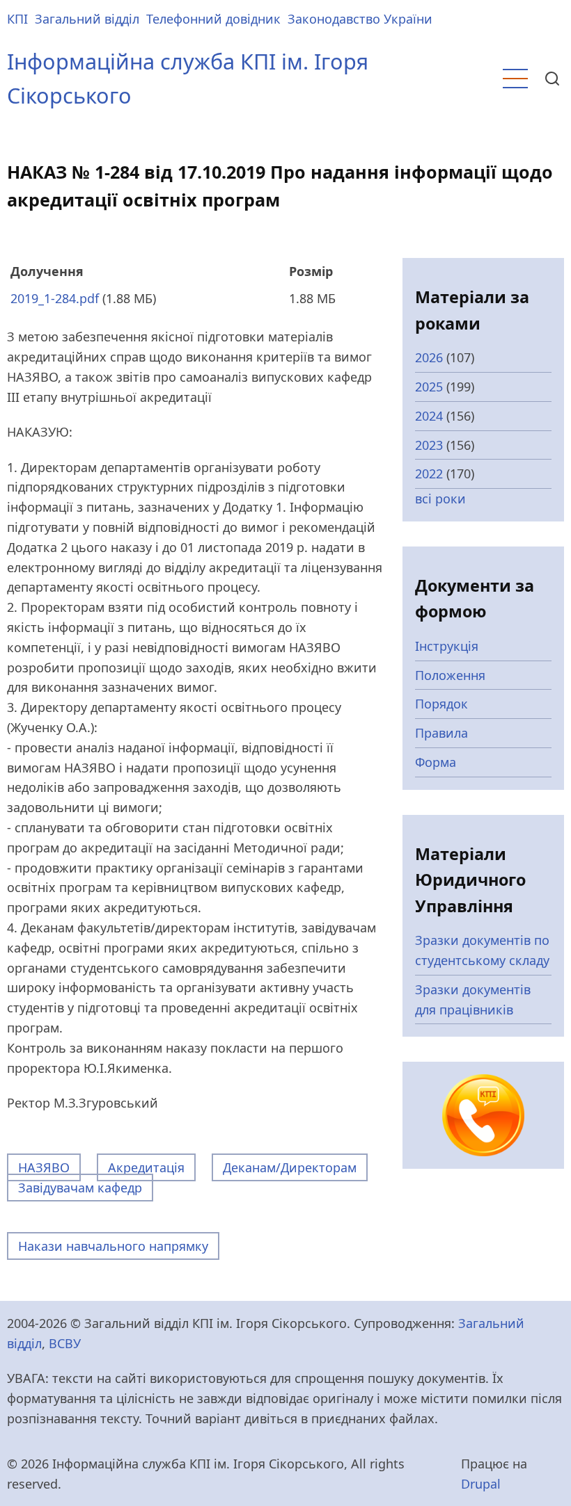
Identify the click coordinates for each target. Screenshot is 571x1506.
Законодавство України (360, 18)
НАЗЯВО (44, 1167)
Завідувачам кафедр (80, 1187)
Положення (450, 675)
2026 (429, 357)
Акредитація (146, 1167)
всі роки (440, 498)
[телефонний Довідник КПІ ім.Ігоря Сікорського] (483, 1114)
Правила (441, 732)
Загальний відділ (87, 18)
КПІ (17, 18)
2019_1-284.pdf (54, 298)
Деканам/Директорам (290, 1167)
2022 (429, 473)
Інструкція (446, 646)
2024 (429, 415)
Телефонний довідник (213, 18)
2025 (429, 386)
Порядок (441, 703)
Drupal (481, 1483)
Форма (435, 762)
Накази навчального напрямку (113, 1246)
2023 (429, 445)
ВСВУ (65, 1343)
